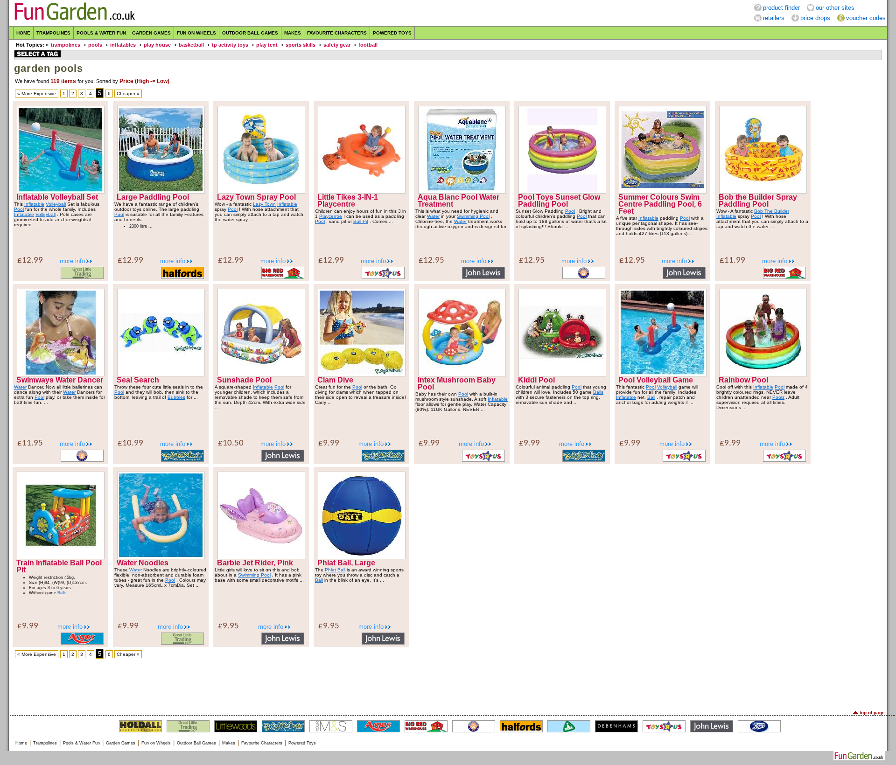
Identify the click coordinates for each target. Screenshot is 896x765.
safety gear (336, 45)
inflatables (123, 45)
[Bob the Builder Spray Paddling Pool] (763, 191)
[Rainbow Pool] (763, 374)
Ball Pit (360, 221)
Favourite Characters (337, 32)
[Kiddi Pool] (562, 374)
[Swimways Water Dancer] (61, 374)
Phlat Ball (335, 569)
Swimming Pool (473, 216)
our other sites (835, 7)
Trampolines (53, 32)
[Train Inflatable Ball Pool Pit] (61, 557)
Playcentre (330, 216)
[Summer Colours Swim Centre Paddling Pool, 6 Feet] (663, 191)
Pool (19, 209)
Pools (778, 397)
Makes (292, 32)
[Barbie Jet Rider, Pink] (261, 557)
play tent (267, 45)
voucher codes (866, 17)
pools (95, 45)
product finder (781, 7)
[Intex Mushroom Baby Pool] (462, 374)
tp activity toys (230, 45)
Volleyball (56, 204)
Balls (598, 392)
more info (72, 260)
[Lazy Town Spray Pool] (261, 191)
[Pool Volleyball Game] (663, 374)
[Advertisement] (448, 684)
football (368, 45)
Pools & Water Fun (101, 32)
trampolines (65, 45)
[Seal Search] (161, 374)
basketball (191, 45)
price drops (815, 17)
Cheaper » (128, 93)
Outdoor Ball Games (250, 32)
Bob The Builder (771, 211)
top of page (872, 712)
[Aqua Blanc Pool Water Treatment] (462, 191)
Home (23, 32)
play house (157, 45)
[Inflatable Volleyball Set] (61, 191)
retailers (773, 17)
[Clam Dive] (362, 374)
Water (433, 216)
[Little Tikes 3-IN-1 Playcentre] (362, 191)
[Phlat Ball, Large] (362, 557)
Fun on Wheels (196, 32)
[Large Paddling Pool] (161, 191)
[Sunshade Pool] (261, 374)
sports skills (300, 45)
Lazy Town (264, 204)
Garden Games (151, 32)
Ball (651, 397)
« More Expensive (36, 93)
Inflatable (34, 204)
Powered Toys (392, 32)
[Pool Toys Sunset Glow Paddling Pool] (562, 191)
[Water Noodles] (161, 557)
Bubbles (176, 397)
